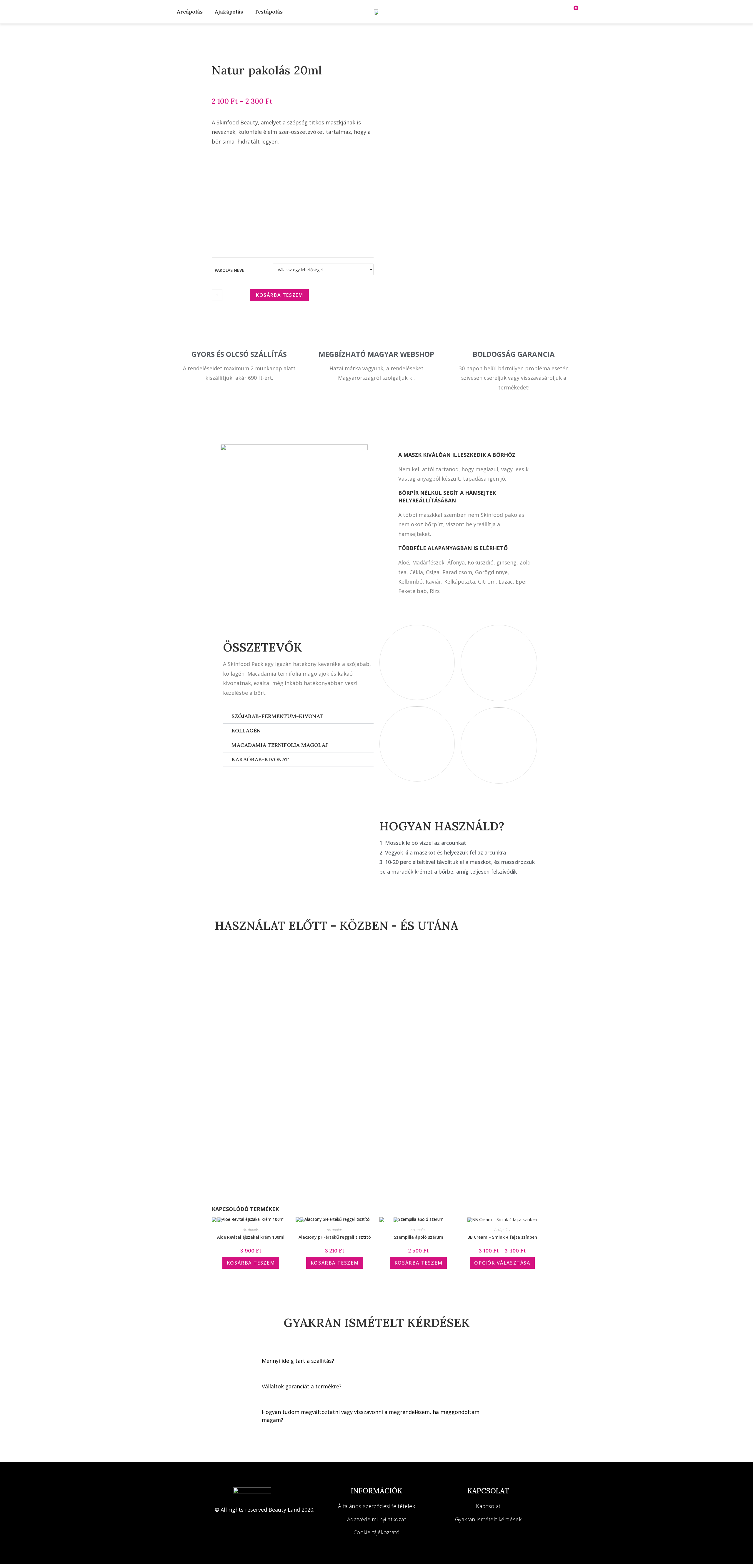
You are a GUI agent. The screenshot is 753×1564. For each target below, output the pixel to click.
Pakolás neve (229, 270)
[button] (298, 716)
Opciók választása (502, 1263)
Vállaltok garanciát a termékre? (301, 1386)
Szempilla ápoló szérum (418, 1237)
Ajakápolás (228, 11)
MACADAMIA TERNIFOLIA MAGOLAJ (279, 745)
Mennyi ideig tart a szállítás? (298, 1360)
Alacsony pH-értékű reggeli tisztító (335, 1237)
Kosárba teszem (279, 295)
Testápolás (269, 11)
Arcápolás (189, 11)
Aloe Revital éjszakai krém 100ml (250, 1237)
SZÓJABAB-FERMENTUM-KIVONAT (277, 716)
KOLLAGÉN (246, 730)
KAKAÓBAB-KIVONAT (260, 759)
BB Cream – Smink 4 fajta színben (502, 1237)
